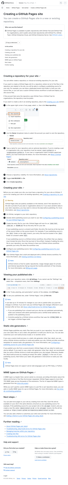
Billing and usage (31, 268)
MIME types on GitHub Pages (18, 372)
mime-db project (22, 383)
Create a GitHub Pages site (38, 7)
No (15, 452)
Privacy (24, 478)
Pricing (34, 478)
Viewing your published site (18, 274)
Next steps (9, 397)
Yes (8, 452)
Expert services (42, 478)
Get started (25, 7)
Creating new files (12, 434)
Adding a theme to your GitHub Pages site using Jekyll (24, 416)
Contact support (10, 470)
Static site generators (15, 326)
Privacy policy (7, 455)
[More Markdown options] (19, 42)
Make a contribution (44, 457)
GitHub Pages (16, 7)
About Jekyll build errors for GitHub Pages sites (39, 307)
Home (7, 7)
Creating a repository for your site (21, 76)
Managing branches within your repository (20, 431)
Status (29, 478)
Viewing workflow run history (31, 257)
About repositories (50, 175)
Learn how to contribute (40, 460)
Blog (49, 478)
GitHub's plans (57, 35)
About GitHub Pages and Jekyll (16, 426)
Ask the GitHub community (13, 467)
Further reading (12, 421)
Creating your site (53, 102)
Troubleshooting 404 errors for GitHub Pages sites (23, 436)
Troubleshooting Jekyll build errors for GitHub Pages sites (25, 429)
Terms (18, 478)
